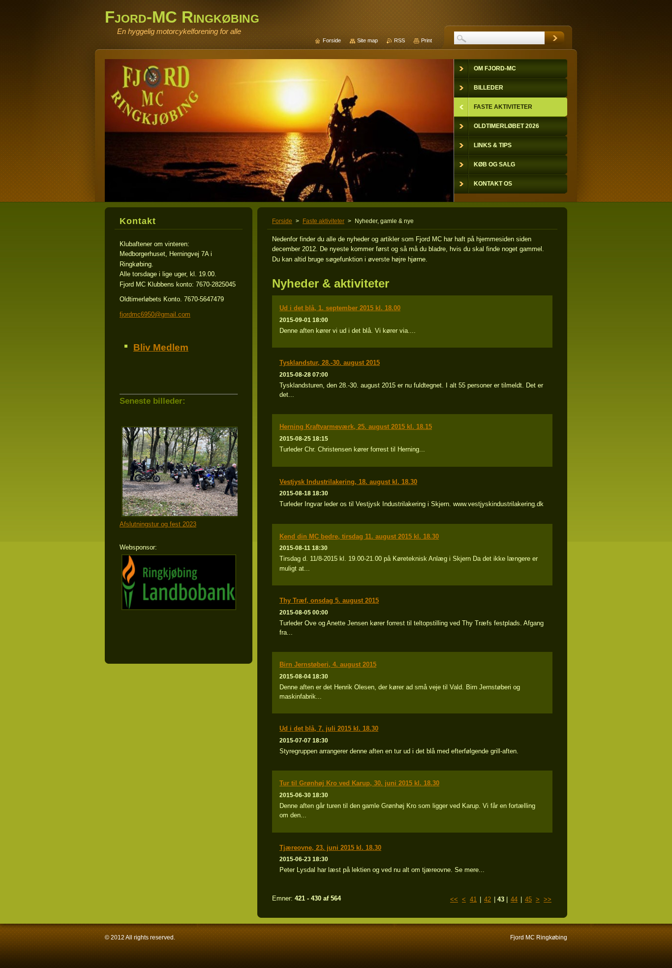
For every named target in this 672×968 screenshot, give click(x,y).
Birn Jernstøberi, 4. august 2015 (327, 664)
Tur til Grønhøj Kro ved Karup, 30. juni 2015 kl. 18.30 (359, 783)
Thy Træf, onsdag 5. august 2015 (329, 600)
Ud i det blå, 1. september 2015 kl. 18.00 (339, 308)
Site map (367, 40)
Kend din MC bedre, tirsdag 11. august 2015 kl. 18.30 (359, 536)
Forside (282, 221)
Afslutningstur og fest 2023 (158, 524)
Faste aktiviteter (323, 221)
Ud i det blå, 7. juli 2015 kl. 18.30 (328, 728)
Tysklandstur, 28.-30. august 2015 (329, 362)
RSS (399, 40)
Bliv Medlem (160, 347)
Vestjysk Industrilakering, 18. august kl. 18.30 (348, 481)
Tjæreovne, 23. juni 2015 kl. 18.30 (330, 847)
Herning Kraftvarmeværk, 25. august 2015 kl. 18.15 (355, 426)
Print (426, 40)
